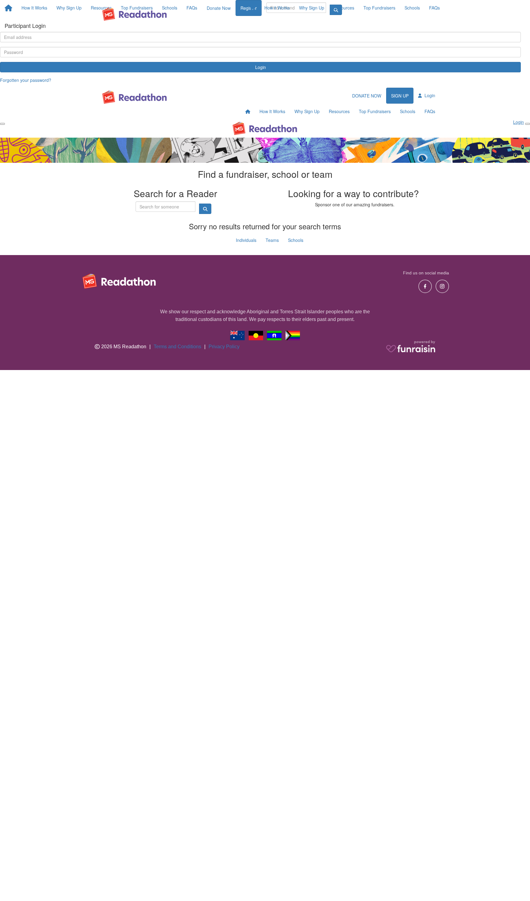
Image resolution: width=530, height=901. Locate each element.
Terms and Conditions (177, 346)
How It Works (272, 111)
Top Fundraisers (379, 8)
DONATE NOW (366, 96)
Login (260, 67)
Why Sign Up (311, 8)
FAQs (434, 8)
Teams (272, 240)
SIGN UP (400, 96)
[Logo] (134, 14)
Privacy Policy (224, 346)
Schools (412, 8)
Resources (343, 8)
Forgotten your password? (25, 80)
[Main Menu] (2, 124)
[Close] (527, 124)
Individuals (246, 240)
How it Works (277, 8)
